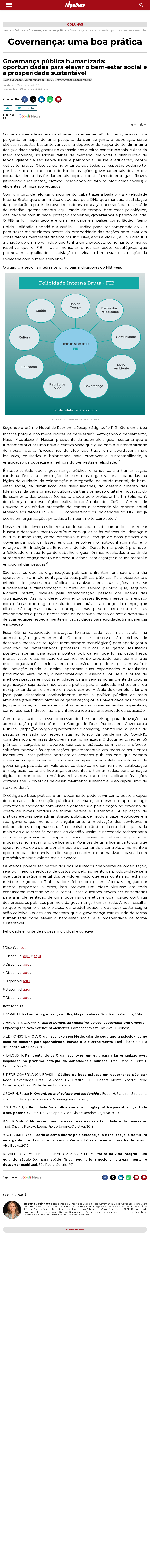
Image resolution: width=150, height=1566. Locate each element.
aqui (24, 948)
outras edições (75, 1229)
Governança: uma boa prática (75, 42)
